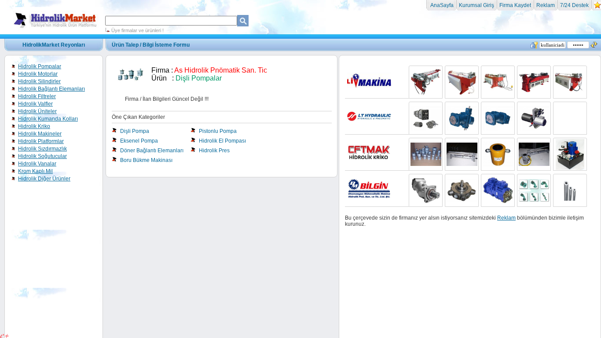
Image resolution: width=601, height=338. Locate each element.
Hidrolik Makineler (40, 134)
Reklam (545, 5)
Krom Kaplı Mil (35, 171)
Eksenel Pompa (139, 141)
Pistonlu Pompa (218, 131)
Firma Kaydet (515, 5)
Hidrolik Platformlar (41, 141)
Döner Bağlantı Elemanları (151, 150)
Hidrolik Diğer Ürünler (44, 179)
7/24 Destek (574, 5)
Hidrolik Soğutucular (42, 156)
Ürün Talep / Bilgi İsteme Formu (151, 45)
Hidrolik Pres (214, 150)
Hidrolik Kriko (34, 126)
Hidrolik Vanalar (37, 164)
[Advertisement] (300, 61)
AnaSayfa (441, 5)
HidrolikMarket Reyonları (53, 45)
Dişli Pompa (134, 131)
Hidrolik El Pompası (222, 141)
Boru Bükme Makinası (146, 160)
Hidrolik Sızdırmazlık (42, 149)
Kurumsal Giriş (476, 5)
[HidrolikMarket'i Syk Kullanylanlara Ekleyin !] (597, 7)
